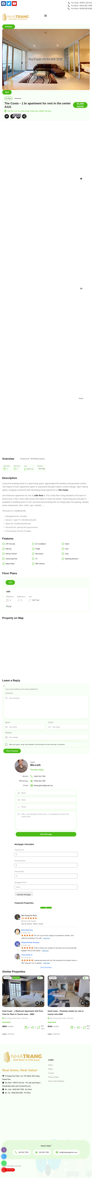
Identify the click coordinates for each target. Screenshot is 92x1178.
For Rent (8, 98)
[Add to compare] (12, 116)
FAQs (50, 1069)
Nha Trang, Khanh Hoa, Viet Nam (16, 1018)
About (50, 1065)
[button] (45, 15)
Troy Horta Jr (26, 955)
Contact (51, 1073)
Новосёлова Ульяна (30, 942)
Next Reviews (46, 967)
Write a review (38, 924)
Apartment (18, 98)
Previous (8, 27)
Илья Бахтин (27, 930)
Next (7, 92)
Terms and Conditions (56, 1081)
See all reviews (26, 924)
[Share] (24, 116)
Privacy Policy (53, 1077)
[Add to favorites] (6, 116)
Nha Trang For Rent (29, 915)
